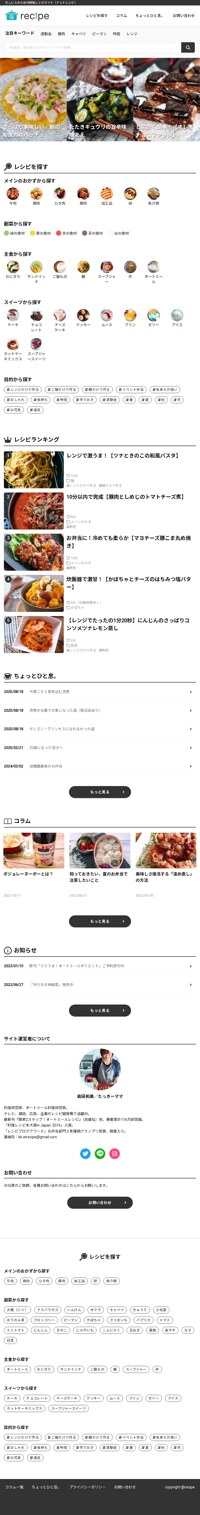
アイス (173, 1398)
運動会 (46, 34)
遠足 (37, 410)
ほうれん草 (15, 1320)
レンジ (132, 34)
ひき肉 (44, 1281)
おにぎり (44, 1369)
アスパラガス (47, 1310)
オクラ (95, 1310)
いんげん (74, 1310)
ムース (115, 1398)
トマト (165, 1320)
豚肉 (61, 34)
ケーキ (12, 1398)
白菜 (10, 1340)
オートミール (17, 1369)
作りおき (87, 400)
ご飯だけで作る (63, 390)
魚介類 (111, 1281)
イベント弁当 (133, 390)
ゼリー (153, 1398)
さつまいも (119, 1320)
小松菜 (161, 1310)
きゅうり (140, 1310)
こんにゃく (111, 1330)
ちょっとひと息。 (150, 15)
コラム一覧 (14, 1487)
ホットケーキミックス (24, 1408)
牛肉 (10, 1281)
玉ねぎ (134, 1330)
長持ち (42, 400)
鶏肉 (26, 1281)
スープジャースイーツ (68, 1408)
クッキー (93, 1398)
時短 (116, 34)
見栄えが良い (166, 390)
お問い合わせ (184, 15)
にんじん (41, 1330)
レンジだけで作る (24, 390)
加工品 (79, 1281)
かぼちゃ (94, 1320)
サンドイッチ (71, 1369)
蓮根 (152, 1330)
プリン (134, 1398)
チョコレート (37, 1398)
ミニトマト (15, 1330)
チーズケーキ (67, 1398)
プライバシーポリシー (87, 1487)
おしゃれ (17, 400)
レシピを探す (97, 15)
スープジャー (136, 1369)
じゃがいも (85, 1330)
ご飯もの (97, 1369)
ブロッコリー (44, 1320)
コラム (121, 15)
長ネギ (170, 1330)
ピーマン (99, 34)
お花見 (15, 410)
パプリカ (143, 1320)
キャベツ (78, 34)
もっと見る (100, 792)
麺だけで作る (99, 390)
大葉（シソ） (17, 1310)
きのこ (62, 1330)
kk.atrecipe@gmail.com (37, 1137)
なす (187, 1330)
